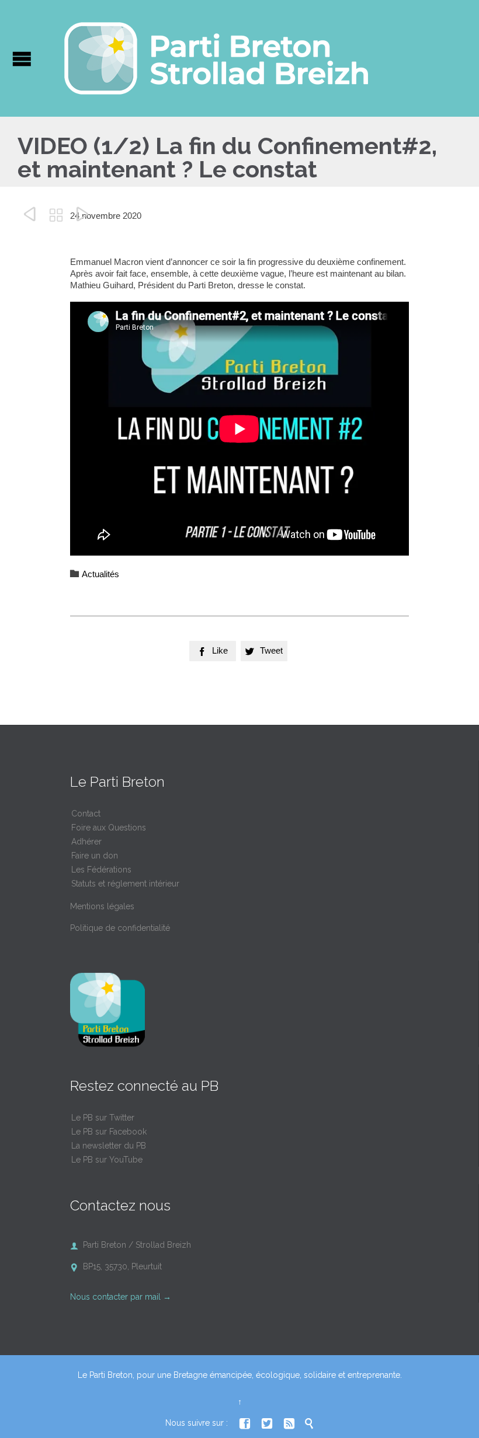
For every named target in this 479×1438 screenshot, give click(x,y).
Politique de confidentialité (120, 928)
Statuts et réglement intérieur (125, 883)
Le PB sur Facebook (109, 1131)
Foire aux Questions (108, 827)
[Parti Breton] (216, 58)
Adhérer (86, 841)
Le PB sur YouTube (107, 1159)
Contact (85, 813)
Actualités (100, 574)
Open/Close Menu (22, 58)
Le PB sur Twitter (102, 1117)
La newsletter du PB (108, 1145)
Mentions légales (102, 906)
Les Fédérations (101, 869)
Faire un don (94, 855)
